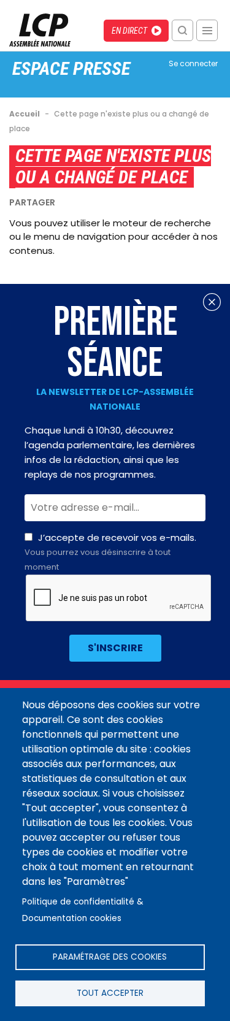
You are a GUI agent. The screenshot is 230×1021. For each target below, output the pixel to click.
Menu (207, 30)
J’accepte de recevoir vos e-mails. (110, 552)
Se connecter (193, 63)
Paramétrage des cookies (110, 957)
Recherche (182, 30)
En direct (129, 31)
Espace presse (71, 68)
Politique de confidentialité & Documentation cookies (83, 910)
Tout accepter (110, 993)
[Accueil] (40, 43)
